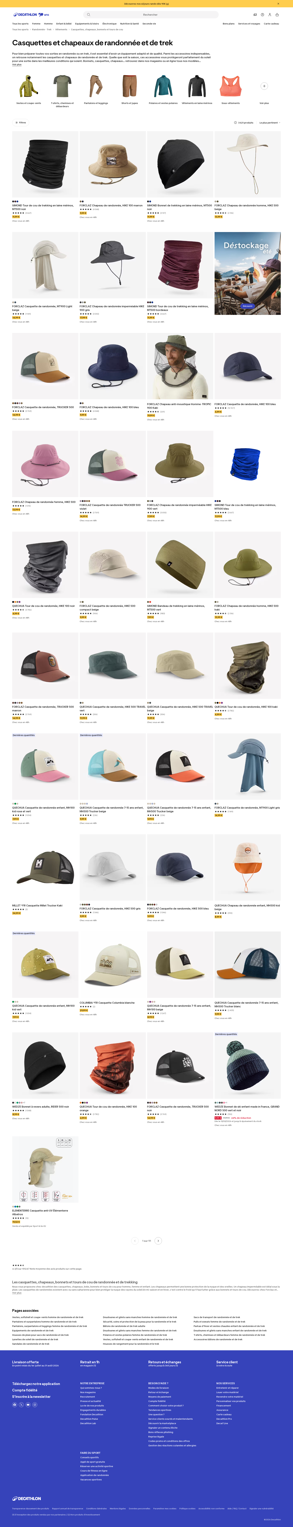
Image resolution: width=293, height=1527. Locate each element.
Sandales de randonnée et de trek (30, 1344)
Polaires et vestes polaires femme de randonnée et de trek (135, 1335)
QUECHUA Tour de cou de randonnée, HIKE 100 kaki (246, 706)
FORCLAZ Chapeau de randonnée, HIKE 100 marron (111, 205)
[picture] (45, 164)
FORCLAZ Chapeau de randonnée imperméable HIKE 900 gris (112, 308)
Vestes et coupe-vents (28, 103)
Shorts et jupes (129, 103)
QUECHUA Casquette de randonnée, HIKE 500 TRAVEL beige (180, 708)
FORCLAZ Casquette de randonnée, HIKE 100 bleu (245, 404)
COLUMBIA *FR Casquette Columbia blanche (107, 1002)
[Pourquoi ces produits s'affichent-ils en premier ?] (235, 122)
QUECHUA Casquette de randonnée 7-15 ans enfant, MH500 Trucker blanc (247, 1004)
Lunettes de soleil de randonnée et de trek (35, 1339)
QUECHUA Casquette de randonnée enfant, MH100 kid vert (43, 1007)
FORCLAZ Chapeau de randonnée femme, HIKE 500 (44, 501)
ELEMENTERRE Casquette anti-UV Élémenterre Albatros (40, 1212)
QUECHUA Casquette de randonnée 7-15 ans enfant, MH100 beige (179, 1007)
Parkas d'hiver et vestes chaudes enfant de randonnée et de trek (229, 1326)
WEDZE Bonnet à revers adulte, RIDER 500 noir (40, 1106)
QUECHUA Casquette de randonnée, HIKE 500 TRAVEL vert (113, 708)
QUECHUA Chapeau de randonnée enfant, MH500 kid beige (247, 907)
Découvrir (247, 306)
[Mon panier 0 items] (277, 14)
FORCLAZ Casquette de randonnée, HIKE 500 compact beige (107, 607)
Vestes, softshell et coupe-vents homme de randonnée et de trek (47, 1317)
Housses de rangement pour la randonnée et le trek (131, 1344)
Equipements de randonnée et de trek (33, 1330)
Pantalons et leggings (96, 103)
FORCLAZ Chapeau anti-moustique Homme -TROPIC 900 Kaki (179, 406)
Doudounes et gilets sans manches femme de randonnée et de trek (140, 1330)
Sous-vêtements (231, 103)
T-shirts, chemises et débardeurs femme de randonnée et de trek (229, 1335)
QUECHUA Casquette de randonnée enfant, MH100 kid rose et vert (43, 809)
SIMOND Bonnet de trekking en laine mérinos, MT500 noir (179, 207)
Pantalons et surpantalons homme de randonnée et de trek (44, 1321)
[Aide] (262, 14)
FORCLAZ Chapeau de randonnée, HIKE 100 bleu (109, 407)
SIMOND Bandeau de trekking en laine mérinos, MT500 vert (176, 607)
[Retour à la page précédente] (135, 1241)
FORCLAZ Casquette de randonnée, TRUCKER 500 (43, 407)
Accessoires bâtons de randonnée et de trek (218, 1339)
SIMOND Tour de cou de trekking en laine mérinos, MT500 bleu (245, 506)
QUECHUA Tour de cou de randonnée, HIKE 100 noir (43, 605)
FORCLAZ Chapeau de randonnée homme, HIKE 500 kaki (247, 607)
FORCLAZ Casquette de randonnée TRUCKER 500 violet (110, 506)
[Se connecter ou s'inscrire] (269, 14)
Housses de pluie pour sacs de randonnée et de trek (40, 1335)
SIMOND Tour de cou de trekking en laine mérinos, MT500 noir (43, 207)
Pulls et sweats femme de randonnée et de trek (219, 1321)
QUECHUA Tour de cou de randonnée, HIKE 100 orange (108, 1108)
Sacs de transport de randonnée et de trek (217, 1317)
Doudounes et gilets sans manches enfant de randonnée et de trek (230, 1330)
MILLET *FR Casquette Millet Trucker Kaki (37, 905)
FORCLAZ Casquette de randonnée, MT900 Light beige (42, 308)
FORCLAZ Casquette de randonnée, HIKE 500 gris (110, 908)
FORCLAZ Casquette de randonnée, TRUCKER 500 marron (43, 708)
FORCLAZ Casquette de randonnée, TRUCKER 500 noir (178, 1108)
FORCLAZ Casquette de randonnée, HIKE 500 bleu (178, 908)
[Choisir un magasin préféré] (255, 14)
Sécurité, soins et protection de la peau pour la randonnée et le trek (139, 1321)
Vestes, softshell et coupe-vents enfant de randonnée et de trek (138, 1339)
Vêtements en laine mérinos (197, 103)
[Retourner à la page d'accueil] (31, 15)
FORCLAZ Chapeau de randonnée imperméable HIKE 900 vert (179, 506)
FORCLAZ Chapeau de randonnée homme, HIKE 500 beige (247, 207)
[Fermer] (278, 3)
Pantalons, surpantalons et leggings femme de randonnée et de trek (49, 1326)
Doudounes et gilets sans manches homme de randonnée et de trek (140, 1317)
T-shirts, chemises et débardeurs (62, 105)
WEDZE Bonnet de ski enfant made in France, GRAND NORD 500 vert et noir (247, 1108)
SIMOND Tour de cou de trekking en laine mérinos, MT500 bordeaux (178, 308)
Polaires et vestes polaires (163, 103)
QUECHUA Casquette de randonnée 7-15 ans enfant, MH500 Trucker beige (112, 809)
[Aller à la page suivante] (158, 1241)
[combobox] (270, 122)
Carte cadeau (271, 23)
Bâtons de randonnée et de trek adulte (124, 1326)
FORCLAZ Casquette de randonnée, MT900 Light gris (247, 807)
